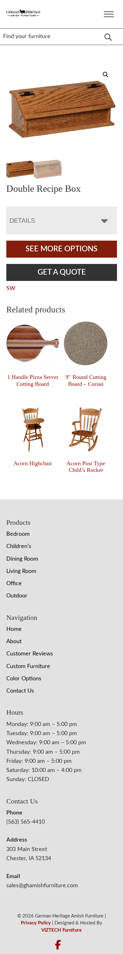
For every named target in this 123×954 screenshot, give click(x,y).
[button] (105, 74)
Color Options (23, 679)
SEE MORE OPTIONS (61, 249)
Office (14, 583)
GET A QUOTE (62, 272)
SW (10, 288)
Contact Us (20, 691)
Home (14, 629)
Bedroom (18, 534)
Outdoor (16, 596)
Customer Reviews (29, 654)
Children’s (18, 546)
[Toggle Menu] (109, 14)
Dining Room (22, 559)
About (13, 641)
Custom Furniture (28, 666)
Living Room (21, 571)
